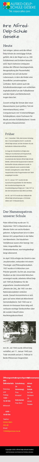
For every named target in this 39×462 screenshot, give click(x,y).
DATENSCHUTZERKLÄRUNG (24, 452)
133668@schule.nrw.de (11, 431)
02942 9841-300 (21, 11)
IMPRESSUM (10, 452)
